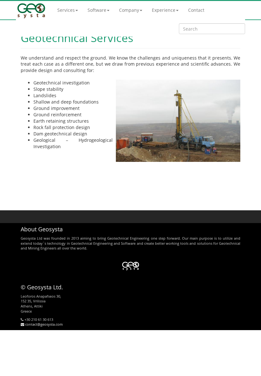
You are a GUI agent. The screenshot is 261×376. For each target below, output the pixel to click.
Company (129, 10)
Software (97, 10)
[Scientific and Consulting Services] (32, 10)
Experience (163, 10)
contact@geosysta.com (43, 324)
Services (66, 10)
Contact (196, 10)
